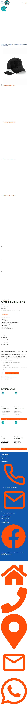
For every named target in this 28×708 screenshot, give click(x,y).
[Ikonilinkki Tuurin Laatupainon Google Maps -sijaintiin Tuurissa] (14, 648)
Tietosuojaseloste (14, 552)
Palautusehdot (3, 553)
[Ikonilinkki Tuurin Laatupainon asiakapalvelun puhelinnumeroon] (14, 612)
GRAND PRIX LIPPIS (19, 408)
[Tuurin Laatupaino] (7, 2)
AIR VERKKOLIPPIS (18, 438)
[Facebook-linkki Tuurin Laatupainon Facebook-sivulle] (13, 548)
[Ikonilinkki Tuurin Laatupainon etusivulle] (14, 585)
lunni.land (9, 554)
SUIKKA (3, 438)
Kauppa (2, 44)
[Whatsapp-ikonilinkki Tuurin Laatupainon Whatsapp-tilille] (14, 705)
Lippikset (21, 44)
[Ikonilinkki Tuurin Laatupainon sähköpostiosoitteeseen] (14, 675)
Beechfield (6, 300)
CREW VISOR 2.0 (5, 408)
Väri (2, 332)
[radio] (15, 335)
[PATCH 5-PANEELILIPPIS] (15, 66)
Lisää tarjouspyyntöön (12, 373)
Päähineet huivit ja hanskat (11, 44)
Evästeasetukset (21, 552)
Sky (1, 436)
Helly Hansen (3, 406)
